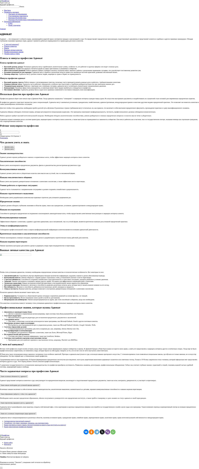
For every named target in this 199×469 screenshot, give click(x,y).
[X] (102, 431)
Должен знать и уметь (12, 54)
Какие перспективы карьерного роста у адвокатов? (17, 403)
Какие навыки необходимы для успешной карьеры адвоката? (20, 385)
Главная (3, 29)
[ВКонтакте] (86, 431)
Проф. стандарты (14, 25)
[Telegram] (96, 431)
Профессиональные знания (13, 52)
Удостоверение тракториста (18, 16)
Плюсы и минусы (10, 46)
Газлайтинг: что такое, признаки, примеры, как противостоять (26, 423)
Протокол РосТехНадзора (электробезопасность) (25, 20)
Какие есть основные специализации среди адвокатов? (18, 413)
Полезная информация (12, 21)
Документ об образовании (17, 14)
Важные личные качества (13, 50)
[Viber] (107, 431)
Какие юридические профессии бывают (18, 427)
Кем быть (7, 10)
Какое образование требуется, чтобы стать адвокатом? (18, 394)
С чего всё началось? (11, 44)
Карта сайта (8, 442)
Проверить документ (11, 12)
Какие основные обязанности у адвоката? (14, 376)
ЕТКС (10, 23)
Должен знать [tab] (9, 147)
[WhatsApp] (112, 431)
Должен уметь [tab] (9, 149)
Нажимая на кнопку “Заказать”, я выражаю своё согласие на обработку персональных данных (25, 458)
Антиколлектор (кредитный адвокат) (17, 421)
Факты (6, 48)
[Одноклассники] (91, 431)
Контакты (7, 444)
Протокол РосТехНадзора (17, 18)
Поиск (22, 6)
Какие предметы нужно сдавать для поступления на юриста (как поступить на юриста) (35, 425)
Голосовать (4, 138)
